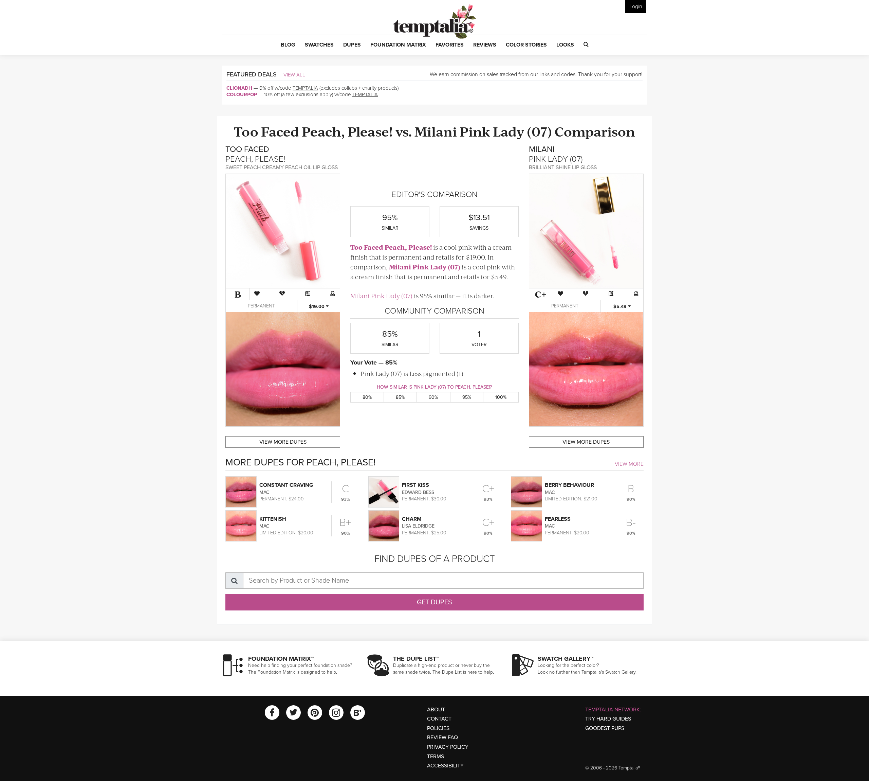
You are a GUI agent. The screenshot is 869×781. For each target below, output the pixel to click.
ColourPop (241, 94)
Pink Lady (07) (506, 131)
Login (635, 6)
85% (400, 397)
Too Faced (266, 131)
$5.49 (620, 306)
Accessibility (445, 765)
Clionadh (239, 88)
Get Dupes (434, 602)
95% (466, 397)
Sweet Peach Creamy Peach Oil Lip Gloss (281, 167)
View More (629, 464)
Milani (435, 131)
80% (367, 397)
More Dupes (283, 442)
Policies (438, 728)
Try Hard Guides (608, 718)
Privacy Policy (447, 747)
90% (433, 397)
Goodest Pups (604, 728)
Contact (439, 718)
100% (500, 397)
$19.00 (317, 306)
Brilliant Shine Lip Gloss (563, 167)
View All (294, 75)
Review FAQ (442, 737)
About (436, 709)
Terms (435, 756)
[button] (288, 45)
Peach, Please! (347, 131)
